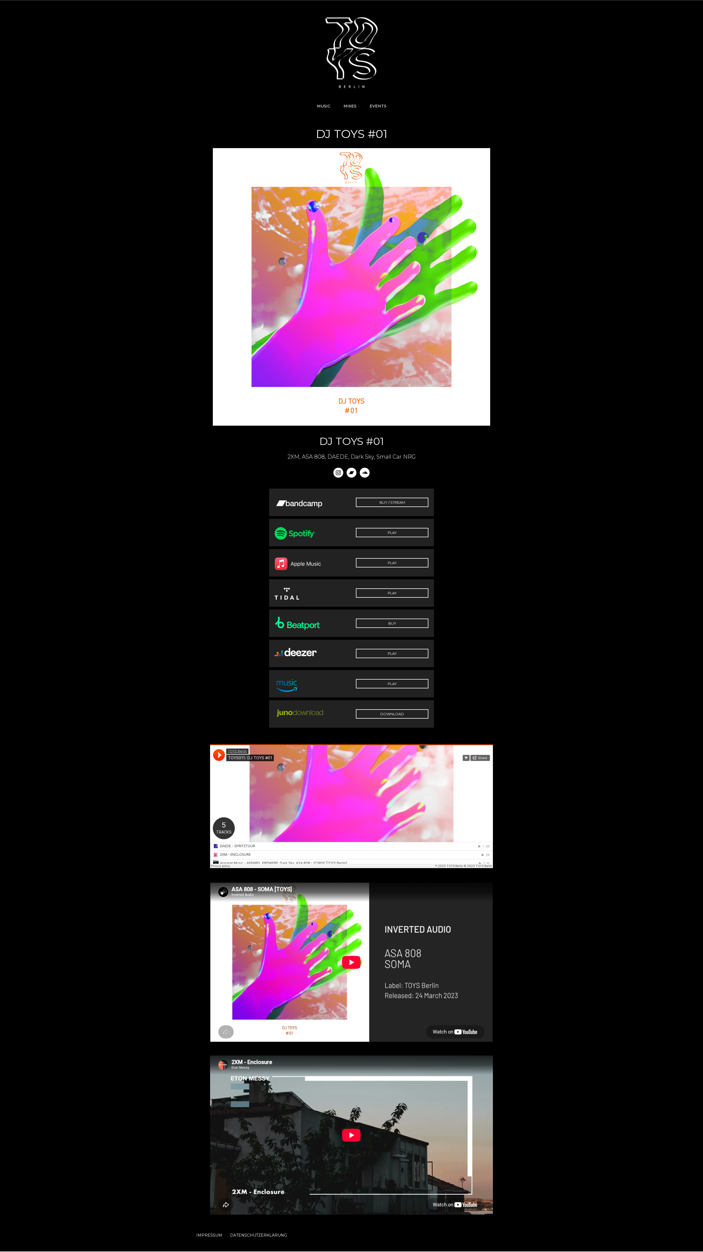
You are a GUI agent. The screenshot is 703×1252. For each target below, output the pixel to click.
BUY (392, 623)
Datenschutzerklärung (258, 1235)
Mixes (350, 106)
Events (378, 106)
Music (323, 106)
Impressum (209, 1235)
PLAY (392, 532)
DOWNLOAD (392, 714)
